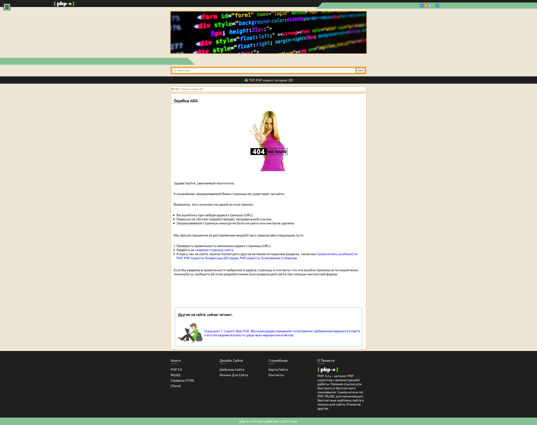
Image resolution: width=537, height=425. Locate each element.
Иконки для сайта (234, 375)
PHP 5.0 (176, 369)
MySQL (176, 375)
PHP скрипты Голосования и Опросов (268, 258)
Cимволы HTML (183, 380)
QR (290, 80)
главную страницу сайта (214, 250)
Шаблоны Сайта (232, 369)
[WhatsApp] (433, 5)
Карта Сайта (278, 369)
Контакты (276, 375)
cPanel (176, 386)
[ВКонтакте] (421, 5)
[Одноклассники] (425, 5)
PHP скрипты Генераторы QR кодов (211, 258)
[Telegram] (429, 5)
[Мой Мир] (437, 5)
